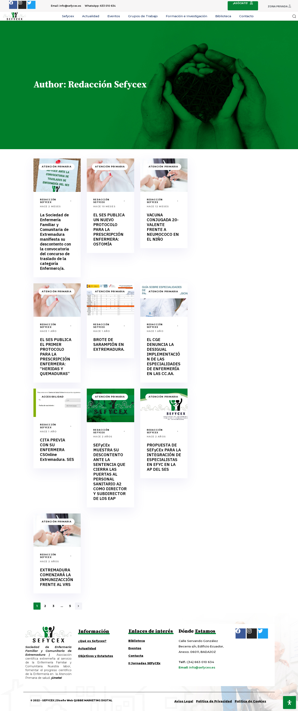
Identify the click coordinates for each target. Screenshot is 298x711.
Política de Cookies (250, 701)
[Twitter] (31, 5)
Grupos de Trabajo (143, 16)
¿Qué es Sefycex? (92, 641)
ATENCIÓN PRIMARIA (56, 166)
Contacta (135, 656)
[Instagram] (22, 5)
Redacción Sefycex (48, 201)
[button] (294, 16)
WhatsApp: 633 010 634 (100, 5)
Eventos (113, 16)
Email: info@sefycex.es (66, 5)
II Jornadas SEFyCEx (144, 663)
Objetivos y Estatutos (95, 656)
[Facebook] (13, 5)
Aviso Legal (183, 701)
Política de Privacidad (214, 701)
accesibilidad (53, 396)
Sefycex (68, 16)
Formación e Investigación (186, 16)
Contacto (246, 16)
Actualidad (90, 16)
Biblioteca (223, 16)
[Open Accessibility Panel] (289, 702)
